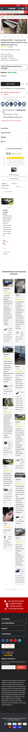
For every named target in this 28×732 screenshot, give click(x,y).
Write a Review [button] (14, 175)
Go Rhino (8, 54)
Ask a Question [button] (14, 178)
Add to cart (10, 84)
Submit (21, 667)
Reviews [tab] (4, 183)
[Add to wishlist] (23, 84)
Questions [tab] (13, 183)
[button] (22, 15)
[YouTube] (15, 640)
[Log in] (19, 8)
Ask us (18, 50)
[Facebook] (3, 640)
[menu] (2, 8)
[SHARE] (26, 84)
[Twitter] (19, 640)
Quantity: (4, 76)
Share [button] (5, 248)
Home (2, 17)
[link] (14, 601)
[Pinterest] (11, 640)
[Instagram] (7, 640)
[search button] (26, 12)
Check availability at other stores (12, 117)
